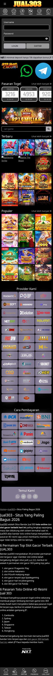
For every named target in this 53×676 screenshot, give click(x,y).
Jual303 (11, 509)
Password (8, 33)
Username (9, 22)
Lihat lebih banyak (41, 83)
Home (3, 509)
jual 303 (32, 560)
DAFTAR (38, 46)
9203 (28, 94)
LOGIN (15, 46)
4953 (10, 94)
